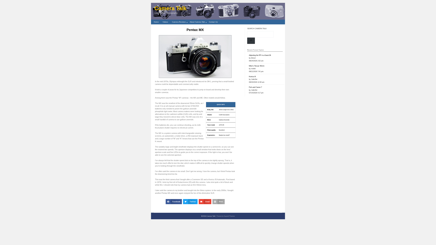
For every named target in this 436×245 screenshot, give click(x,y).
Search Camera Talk (257, 28)
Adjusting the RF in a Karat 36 (260, 55)
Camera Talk (170, 8)
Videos (165, 22)
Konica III (252, 76)
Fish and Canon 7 (255, 87)
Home (156, 22)
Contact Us (213, 22)
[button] (174, 201)
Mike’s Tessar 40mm (256, 66)
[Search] (251, 41)
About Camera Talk (197, 22)
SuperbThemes (229, 216)
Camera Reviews (179, 22)
